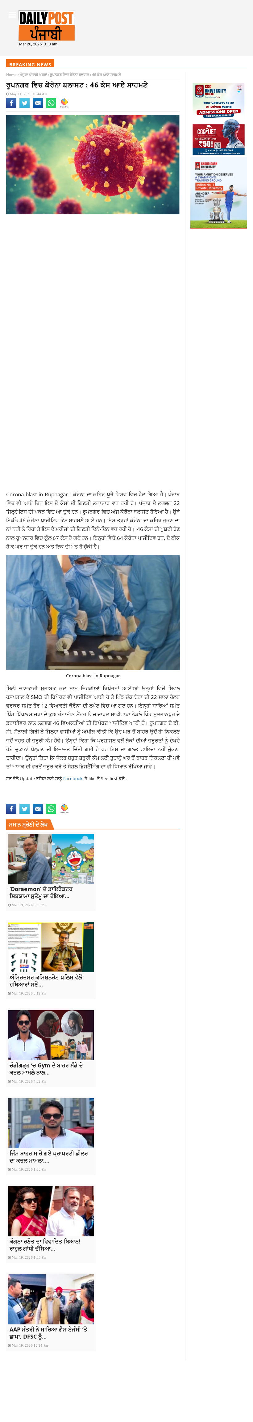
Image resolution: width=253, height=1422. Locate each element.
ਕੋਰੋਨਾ (79, 494)
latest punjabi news (28, 799)
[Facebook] (11, 107)
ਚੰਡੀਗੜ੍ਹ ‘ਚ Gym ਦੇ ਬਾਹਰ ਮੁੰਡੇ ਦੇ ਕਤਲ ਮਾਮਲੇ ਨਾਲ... (46, 1069)
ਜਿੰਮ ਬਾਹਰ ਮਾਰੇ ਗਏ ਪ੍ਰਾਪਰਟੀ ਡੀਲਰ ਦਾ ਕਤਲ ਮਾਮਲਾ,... (49, 1157)
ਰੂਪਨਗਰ (90, 511)
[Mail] (38, 107)
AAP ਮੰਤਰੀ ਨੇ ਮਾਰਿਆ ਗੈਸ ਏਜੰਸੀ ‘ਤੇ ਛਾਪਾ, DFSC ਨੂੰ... (48, 1333)
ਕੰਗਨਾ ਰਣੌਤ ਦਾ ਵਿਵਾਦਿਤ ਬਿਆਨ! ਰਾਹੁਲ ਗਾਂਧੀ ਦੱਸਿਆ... (45, 1245)
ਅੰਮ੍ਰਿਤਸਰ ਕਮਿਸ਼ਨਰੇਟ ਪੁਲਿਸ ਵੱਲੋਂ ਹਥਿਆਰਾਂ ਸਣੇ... (46, 981)
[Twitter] (24, 107)
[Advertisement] (93, 268)
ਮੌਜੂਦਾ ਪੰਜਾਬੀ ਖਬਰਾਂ (33, 74)
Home (11, 74)
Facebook (73, 778)
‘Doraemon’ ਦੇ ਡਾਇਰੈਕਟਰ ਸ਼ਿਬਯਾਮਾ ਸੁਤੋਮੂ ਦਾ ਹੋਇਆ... (41, 892)
